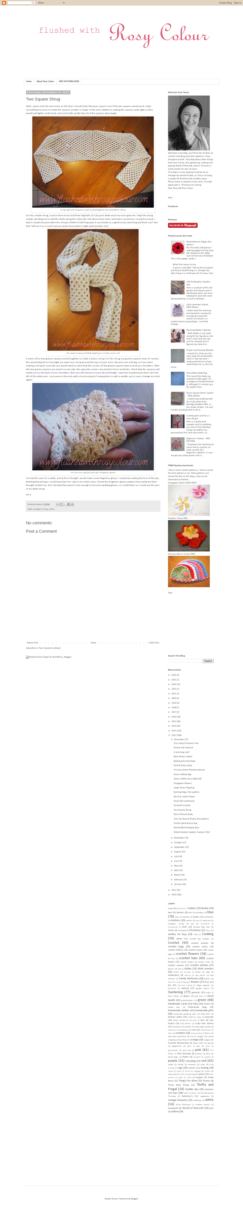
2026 (174, 675)
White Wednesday (183, 1105)
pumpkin (197, 1057)
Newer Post (32, 643)
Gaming (185, 988)
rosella (180, 1065)
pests (189, 1046)
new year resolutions (177, 1037)
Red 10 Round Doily (183, 814)
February (178, 880)
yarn (211, 1108)
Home (29, 81)
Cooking (208, 934)
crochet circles (200, 947)
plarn (208, 1054)
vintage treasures (178, 1100)
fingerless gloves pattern (122, 482)
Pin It (28, 495)
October (178, 843)
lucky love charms (205, 1023)
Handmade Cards (177, 1003)
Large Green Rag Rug (184, 788)
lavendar (209, 1017)
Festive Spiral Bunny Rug (185, 823)
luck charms (185, 1024)
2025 (174, 680)
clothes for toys (177, 934)
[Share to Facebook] (69, 504)
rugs (180, 1067)
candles (189, 921)
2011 (174, 890)
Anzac (183, 908)
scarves (191, 1068)
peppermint (177, 1046)
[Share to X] (65, 504)
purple (172, 1061)
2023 (174, 689)
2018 (174, 707)
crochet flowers (187, 954)
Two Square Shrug (182, 810)
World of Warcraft (193, 1108)
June (176, 861)
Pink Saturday (184, 1054)
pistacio (198, 1054)
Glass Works (173, 996)
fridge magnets (203, 985)
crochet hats (188, 958)
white (51, 509)
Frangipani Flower (176, 483)
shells (179, 1071)
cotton (179, 939)
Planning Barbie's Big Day (198, 330)
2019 (174, 703)
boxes (177, 917)
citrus (208, 931)
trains (194, 1093)
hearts (207, 1004)
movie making (196, 1033)
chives (171, 930)
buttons (175, 920)
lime (202, 1020)
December (179, 739)
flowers (195, 982)
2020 (174, 698)
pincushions (173, 1050)
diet (179, 969)
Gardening (175, 992)
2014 (174, 726)
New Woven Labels (183, 756)
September (179, 847)
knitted (190, 1017)
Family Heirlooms (188, 978)
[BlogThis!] (61, 504)
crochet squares (176, 965)
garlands (196, 992)
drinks (176, 972)
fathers (207, 979)
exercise (188, 975)
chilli (184, 927)
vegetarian (204, 1096)
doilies (188, 968)
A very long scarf (181, 752)
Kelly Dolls (205, 1014)
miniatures (184, 1030)
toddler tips (192, 1089)
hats (195, 1003)
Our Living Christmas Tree (186, 743)
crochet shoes (204, 962)
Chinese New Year (201, 927)
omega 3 (200, 1037)
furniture (172, 988)
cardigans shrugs (41, 509)
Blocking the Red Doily (184, 761)
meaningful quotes (203, 1027)
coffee (196, 934)
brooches (186, 917)
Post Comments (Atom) (50, 648)
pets (198, 1046)
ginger (208, 993)
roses (202, 1065)
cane (197, 921)
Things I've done (188, 1080)
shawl (170, 1071)
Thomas (206, 1081)
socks (182, 1074)
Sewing (205, 1067)
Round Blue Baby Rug (196, 373)
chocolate (182, 931)
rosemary (192, 1065)
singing (197, 1071)
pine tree (187, 1050)
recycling (191, 1061)
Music (208, 1033)
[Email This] (58, 504)
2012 (174, 735)
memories (172, 1030)
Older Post (154, 643)
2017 (174, 712)
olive (192, 1036)
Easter (198, 972)
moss (170, 1033)
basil (170, 912)
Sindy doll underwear (184, 801)
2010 (174, 895)
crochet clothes (175, 950)
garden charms (203, 988)
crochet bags (176, 946)
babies (192, 908)
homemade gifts (204, 1010)
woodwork (173, 1108)
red (203, 1061)
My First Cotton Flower (184, 797)
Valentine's (187, 1096)
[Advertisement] (95, 628)
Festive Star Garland (183, 748)
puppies (207, 1057)
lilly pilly (193, 1020)
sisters (207, 1071)
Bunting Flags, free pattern (187, 792)
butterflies (209, 917)
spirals (201, 1074)
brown (196, 917)
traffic (185, 1093)
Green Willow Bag (182, 774)
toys (175, 1093)
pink (198, 1050)
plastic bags (173, 1057)
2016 (174, 717)
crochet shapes (187, 962)
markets (187, 1027)
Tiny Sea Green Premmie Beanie (189, 770)
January (178, 884)
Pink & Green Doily (183, 765)
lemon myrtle (179, 1020)
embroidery (173, 975)
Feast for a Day (174, 982)
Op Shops (183, 1040)
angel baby (172, 908)
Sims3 (187, 1071)
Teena (38, 504)
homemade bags (197, 1007)
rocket (170, 1065)
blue (210, 912)
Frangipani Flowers (183, 783)
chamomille (173, 927)
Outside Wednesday (178, 1043)
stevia (180, 1077)
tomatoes (209, 1089)
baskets (180, 912)
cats (192, 924)
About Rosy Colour (45, 81)
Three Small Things (178, 1085)
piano (208, 1046)
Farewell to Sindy (182, 805)
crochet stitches (199, 965)
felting (185, 982)
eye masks (200, 975)
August (177, 852)
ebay (208, 972)
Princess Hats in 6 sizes (179, 554)
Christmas (194, 930)
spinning (191, 1074)
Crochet (173, 943)
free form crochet (185, 985)
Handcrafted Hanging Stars (186, 828)
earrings (187, 972)
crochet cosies (195, 950)
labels (199, 1017)
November (179, 838)
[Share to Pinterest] (72, 504)
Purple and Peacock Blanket (199, 350)
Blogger (134, 1199)
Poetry (185, 1057)
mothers (180, 1033)
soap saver (172, 1074)
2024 (174, 684)
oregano (207, 1040)
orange (194, 1039)
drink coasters (206, 968)
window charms (203, 1105)
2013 (174, 731)
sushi (189, 1078)
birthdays (200, 913)
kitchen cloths (175, 1017)
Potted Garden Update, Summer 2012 (192, 832)
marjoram (176, 1027)
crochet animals (199, 943)
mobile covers (205, 1030)
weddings (197, 1100)
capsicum (207, 921)
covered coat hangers (200, 939)
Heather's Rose (175, 518)
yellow (174, 1111)
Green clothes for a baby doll (187, 779)
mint (194, 1030)
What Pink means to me (184, 264)
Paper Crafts (198, 1043)
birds (190, 913)
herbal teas (174, 1007)
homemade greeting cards (184, 1014)
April (176, 870)
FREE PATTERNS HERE (69, 81)
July (176, 856)
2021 (174, 694)
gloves (187, 996)
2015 (174, 721)
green (202, 1000)
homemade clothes (178, 1010)
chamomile (205, 924)
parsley (210, 1043)
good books (199, 996)
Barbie (205, 908)
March (177, 875)
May (176, 866)
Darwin (171, 969)
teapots (199, 1077)
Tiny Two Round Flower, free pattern (191, 819)
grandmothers (187, 1000)
